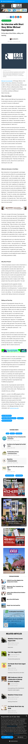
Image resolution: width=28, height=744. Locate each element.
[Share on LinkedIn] (18, 17)
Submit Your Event (10, 475)
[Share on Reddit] (21, 17)
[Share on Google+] (16, 17)
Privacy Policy (17, 734)
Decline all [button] (20, 737)
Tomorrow (12, 433)
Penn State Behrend (6, 415)
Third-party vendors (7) (12, 726)
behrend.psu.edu (14, 408)
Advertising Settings (9, 733)
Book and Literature (6, 20)
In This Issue (23, 525)
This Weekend (19, 433)
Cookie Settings (10, 734)
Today (7, 433)
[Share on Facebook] (11, 17)
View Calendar (19, 475)
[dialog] (14, 729)
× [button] (26, 716)
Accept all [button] (7, 737)
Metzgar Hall (20, 418)
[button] (14, 741)
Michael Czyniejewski (6, 81)
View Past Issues (5, 525)
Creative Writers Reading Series (9, 418)
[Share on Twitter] (13, 17)
